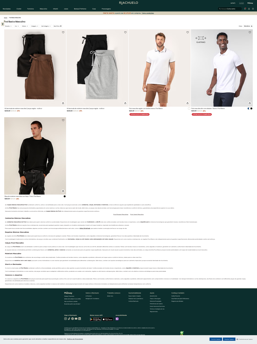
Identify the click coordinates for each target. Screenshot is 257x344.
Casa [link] (94, 9)
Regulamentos (154, 311)
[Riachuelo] (128, 3)
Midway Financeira (69, 296)
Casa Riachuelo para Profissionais (180, 298)
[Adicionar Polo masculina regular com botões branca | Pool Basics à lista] (188, 32)
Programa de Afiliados (177, 301)
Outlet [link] (19, 9)
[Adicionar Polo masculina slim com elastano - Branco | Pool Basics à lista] (250, 32)
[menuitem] (7, 9)
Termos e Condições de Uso (157, 309)
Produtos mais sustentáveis (135, 298)
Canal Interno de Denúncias (157, 306)
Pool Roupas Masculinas (120, 214)
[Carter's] (233, 3)
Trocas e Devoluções (155, 298)
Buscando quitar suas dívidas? (72, 304)
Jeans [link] (66, 9)
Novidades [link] (7, 9)
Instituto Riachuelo (133, 301)
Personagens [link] (106, 9)
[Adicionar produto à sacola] (63, 103)
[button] (244, 339)
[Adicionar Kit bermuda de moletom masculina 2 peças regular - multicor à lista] (63, 32)
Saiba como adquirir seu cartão (72, 299)
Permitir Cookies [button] (215, 339)
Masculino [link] (43, 9)
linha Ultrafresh (85, 228)
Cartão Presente (175, 296)
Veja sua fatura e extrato (70, 301)
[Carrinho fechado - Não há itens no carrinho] (253, 9)
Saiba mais (110, 296)
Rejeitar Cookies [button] (229, 339)
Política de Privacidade (75, 339)
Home (5, 17)
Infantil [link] (55, 9)
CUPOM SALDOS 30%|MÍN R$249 (139, 114)
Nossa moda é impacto (134, 296)
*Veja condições (148, 13)
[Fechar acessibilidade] (5, 21)
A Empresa (89, 296)
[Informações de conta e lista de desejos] (249, 9)
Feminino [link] (30, 9)
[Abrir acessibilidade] (2, 24)
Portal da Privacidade (155, 301)
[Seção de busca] (229, 9)
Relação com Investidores (92, 298)
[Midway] (250, 3)
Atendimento (153, 296)
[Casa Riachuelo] (242, 3)
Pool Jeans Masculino (137, 214)
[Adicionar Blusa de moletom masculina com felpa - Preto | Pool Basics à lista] (63, 120)
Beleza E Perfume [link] (80, 9)
